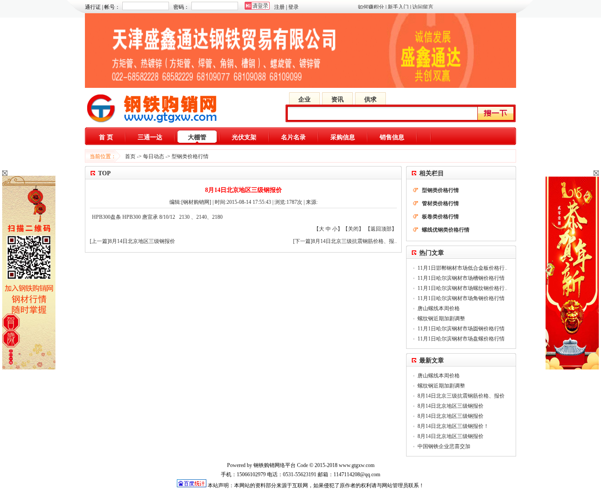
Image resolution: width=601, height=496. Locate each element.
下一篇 (303, 241)
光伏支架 (244, 137)
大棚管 (197, 137)
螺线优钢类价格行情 (445, 230)
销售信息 (392, 137)
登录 (293, 7)
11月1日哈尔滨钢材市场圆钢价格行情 (461, 329)
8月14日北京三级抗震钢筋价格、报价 (461, 396)
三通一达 (150, 137)
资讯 (337, 99)
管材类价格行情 (440, 203)
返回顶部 (381, 229)
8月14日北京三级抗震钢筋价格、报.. (354, 241)
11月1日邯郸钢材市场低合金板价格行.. (462, 268)
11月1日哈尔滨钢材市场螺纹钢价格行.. (462, 288)
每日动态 (153, 156)
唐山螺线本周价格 (439, 308)
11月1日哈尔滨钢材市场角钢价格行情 (461, 298)
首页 (130, 156)
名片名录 (293, 137)
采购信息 (342, 137)
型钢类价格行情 (190, 156)
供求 (370, 99)
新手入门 (398, 7)
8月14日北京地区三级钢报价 (142, 241)
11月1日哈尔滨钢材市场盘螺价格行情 (461, 339)
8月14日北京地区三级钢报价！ (453, 426)
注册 (279, 7)
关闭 (353, 229)
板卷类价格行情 (440, 217)
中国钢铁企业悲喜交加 (444, 446)
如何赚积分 (371, 7)
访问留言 (422, 7)
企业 (304, 99)
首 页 (106, 137)
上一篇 (99, 241)
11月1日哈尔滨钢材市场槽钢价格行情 (461, 278)
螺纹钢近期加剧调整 (441, 318)
